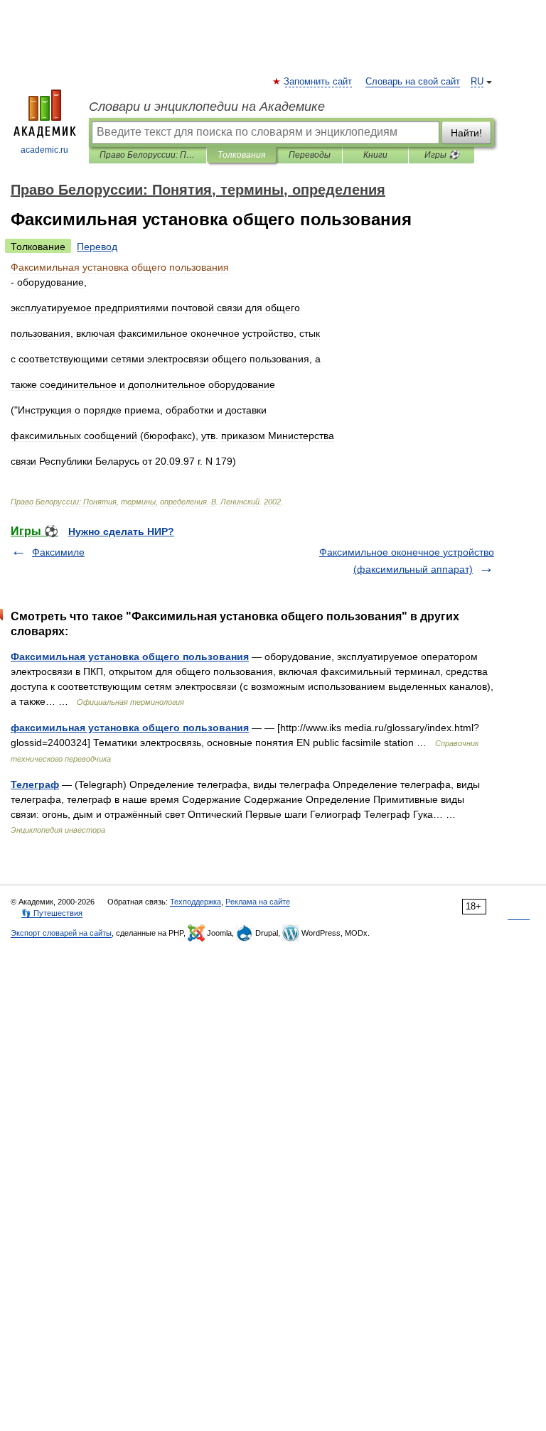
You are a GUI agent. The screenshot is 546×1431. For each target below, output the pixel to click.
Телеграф (35, 784)
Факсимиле (58, 552)
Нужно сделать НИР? (121, 531)
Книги (375, 155)
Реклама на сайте (257, 901)
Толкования (241, 155)
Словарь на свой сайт (412, 82)
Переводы (310, 155)
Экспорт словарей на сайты (61, 933)
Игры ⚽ (441, 155)
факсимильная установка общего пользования (130, 727)
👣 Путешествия (51, 913)
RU (477, 82)
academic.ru (44, 150)
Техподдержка (195, 901)
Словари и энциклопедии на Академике (207, 106)
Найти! (466, 133)
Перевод (97, 246)
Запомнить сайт (318, 82)
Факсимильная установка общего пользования (130, 656)
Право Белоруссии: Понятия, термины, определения (148, 155)
